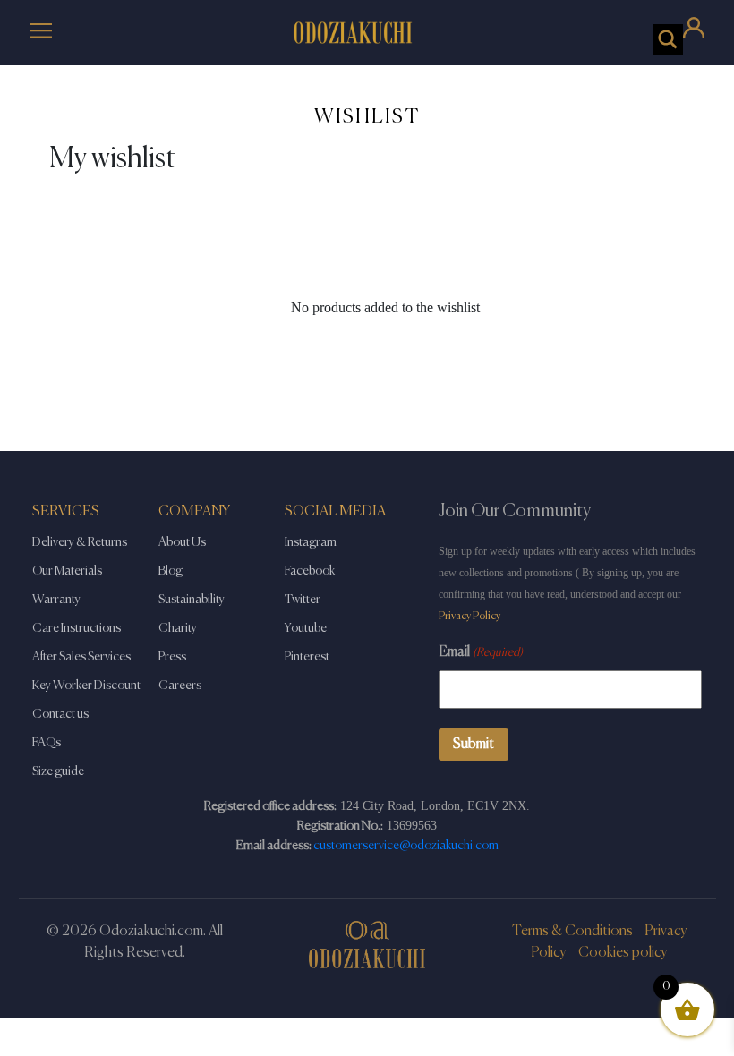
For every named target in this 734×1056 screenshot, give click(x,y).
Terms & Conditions (572, 931)
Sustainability (191, 599)
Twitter (302, 599)
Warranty (56, 599)
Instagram (311, 542)
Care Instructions (76, 628)
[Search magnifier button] (668, 39)
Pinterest (307, 657)
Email (481, 652)
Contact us (60, 714)
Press (172, 657)
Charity (177, 628)
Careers (179, 685)
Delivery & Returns (79, 542)
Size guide (58, 771)
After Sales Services (81, 657)
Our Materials (67, 571)
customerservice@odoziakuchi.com (406, 845)
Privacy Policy (469, 616)
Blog (170, 571)
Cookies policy (623, 953)
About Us (182, 542)
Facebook (310, 571)
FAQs (46, 743)
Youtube (306, 628)
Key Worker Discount (86, 685)
